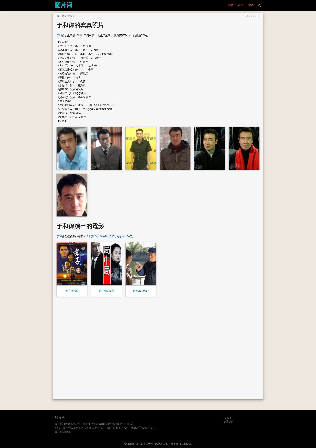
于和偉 (61, 35)
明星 (240, 5)
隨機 (230, 5)
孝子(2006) (92, 236)
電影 (250, 5)
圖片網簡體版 (62, 431)
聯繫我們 (228, 421)
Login (228, 417)
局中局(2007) (107, 236)
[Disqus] (158, 348)
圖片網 (61, 15)
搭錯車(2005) (124, 236)
